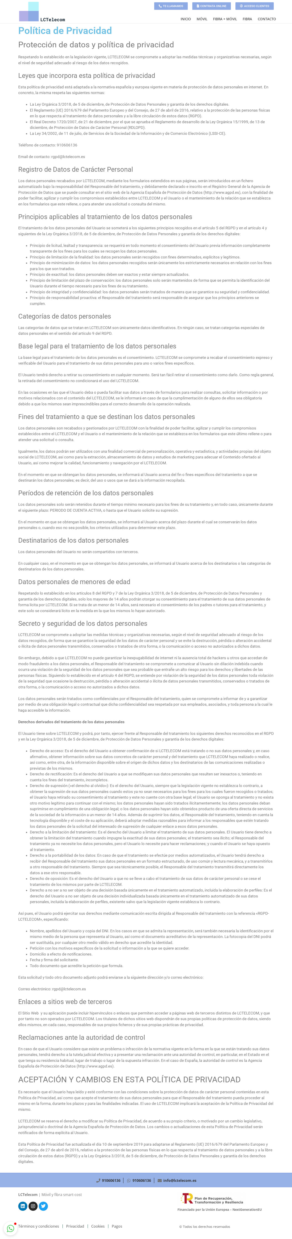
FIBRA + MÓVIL (225, 19)
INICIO (186, 19)
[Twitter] (43, 1206)
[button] (10, 1228)
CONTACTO (267, 19)
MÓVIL (202, 19)
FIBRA (247, 19)
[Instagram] (33, 1206)
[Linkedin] (22, 1206)
